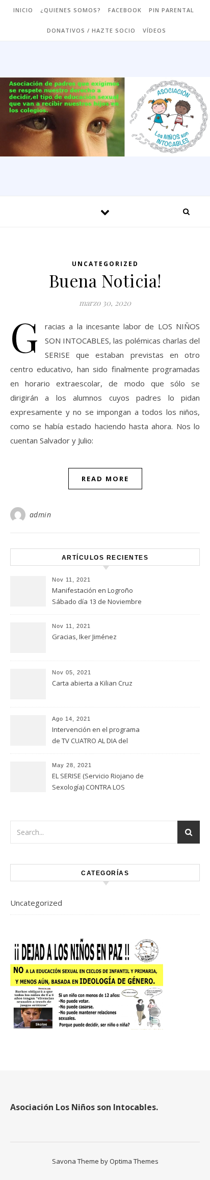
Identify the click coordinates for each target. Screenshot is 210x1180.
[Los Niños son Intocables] (105, 116)
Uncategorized (105, 263)
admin (40, 514)
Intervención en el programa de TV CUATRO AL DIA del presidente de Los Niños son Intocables (96, 736)
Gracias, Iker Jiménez (84, 636)
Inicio (23, 10)
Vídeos (154, 30)
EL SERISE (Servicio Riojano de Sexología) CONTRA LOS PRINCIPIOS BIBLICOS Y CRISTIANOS (98, 782)
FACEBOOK (125, 10)
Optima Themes (134, 1161)
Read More (105, 478)
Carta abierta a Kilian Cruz (92, 683)
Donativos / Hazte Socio (91, 30)
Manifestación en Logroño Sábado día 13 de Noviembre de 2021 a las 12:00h (97, 597)
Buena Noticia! (105, 280)
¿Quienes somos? (70, 10)
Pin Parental (171, 10)
